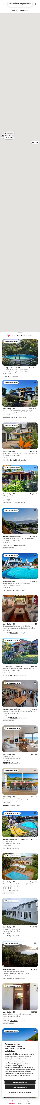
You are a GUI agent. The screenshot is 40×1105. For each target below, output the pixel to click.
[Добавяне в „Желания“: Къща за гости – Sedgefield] (35, 640)
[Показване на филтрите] (36, 4)
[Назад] (4, 4)
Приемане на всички (20, 1082)
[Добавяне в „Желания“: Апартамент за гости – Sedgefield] (35, 813)
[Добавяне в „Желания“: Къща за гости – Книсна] (35, 341)
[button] (6, 376)
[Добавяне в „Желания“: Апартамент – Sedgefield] (35, 510)
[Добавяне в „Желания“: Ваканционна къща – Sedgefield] (35, 1030)
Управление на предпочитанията (20, 1092)
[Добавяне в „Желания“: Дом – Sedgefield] (35, 382)
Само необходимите (20, 1087)
